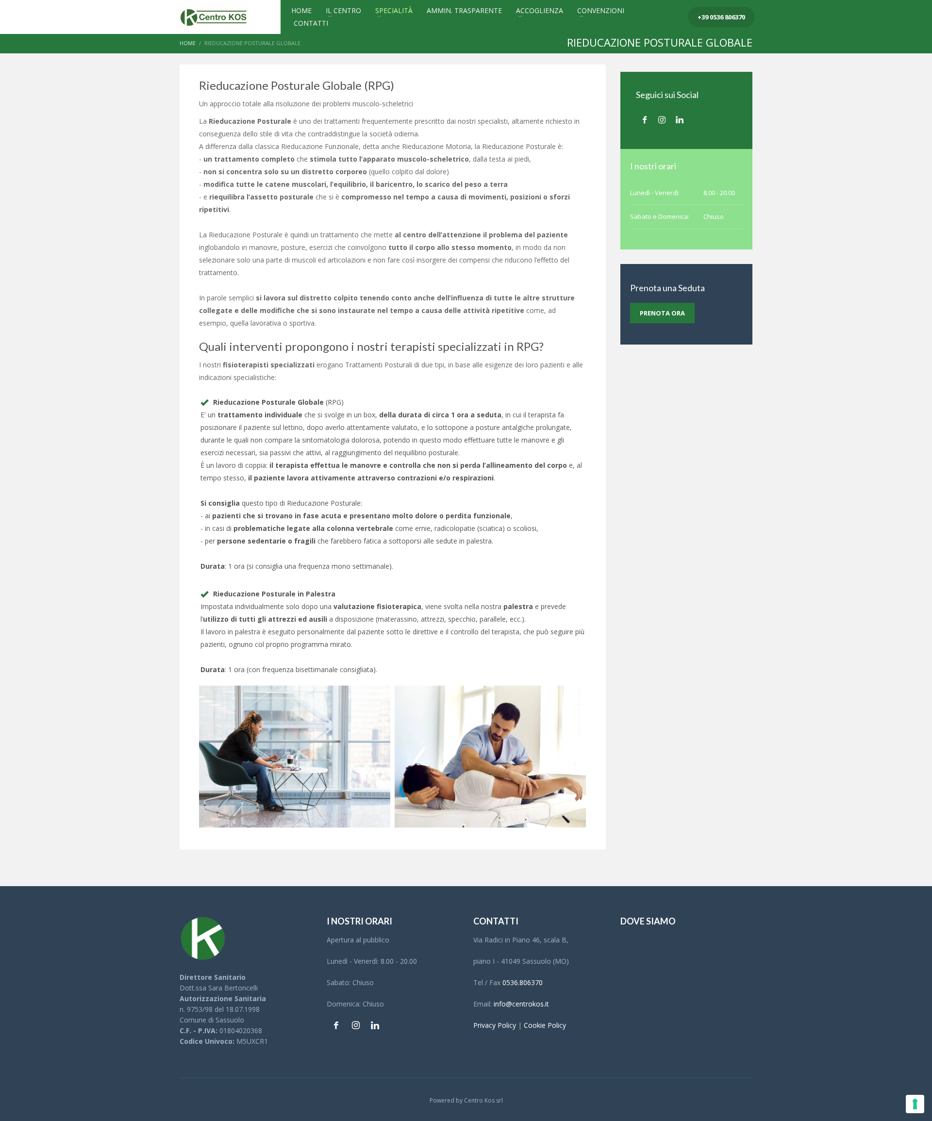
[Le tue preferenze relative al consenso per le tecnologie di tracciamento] (915, 1104)
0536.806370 (522, 982)
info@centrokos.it (521, 1003)
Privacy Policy (494, 1025)
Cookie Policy (545, 1025)
